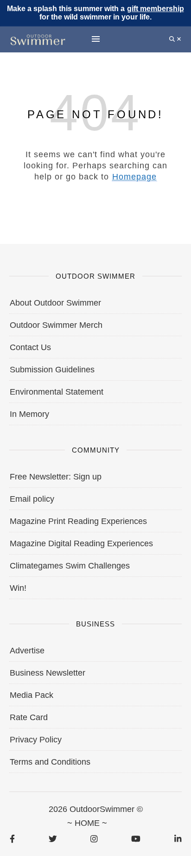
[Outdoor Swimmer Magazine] (37, 39)
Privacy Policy (36, 739)
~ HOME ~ (87, 823)
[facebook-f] (12, 838)
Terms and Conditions (50, 762)
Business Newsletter (47, 672)
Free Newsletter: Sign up (56, 476)
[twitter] (52, 838)
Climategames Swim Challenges (70, 565)
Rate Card (29, 717)
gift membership (155, 9)
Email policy (32, 499)
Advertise (27, 650)
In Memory (29, 414)
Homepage (134, 176)
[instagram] (94, 838)
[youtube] (136, 838)
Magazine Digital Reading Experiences (81, 543)
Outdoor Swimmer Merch (56, 325)
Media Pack (31, 695)
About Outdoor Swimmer (55, 302)
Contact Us (30, 347)
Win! (18, 588)
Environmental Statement (56, 391)
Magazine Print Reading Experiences (78, 521)
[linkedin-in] (178, 838)
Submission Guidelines (52, 369)
